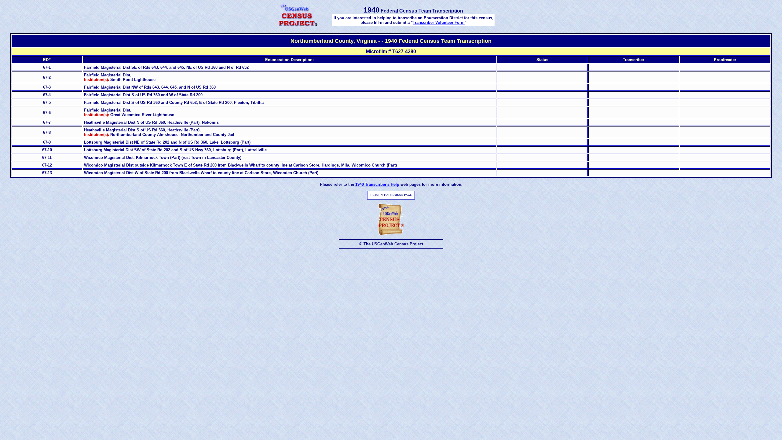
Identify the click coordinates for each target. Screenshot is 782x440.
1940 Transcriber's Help (377, 184)
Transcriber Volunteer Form (439, 22)
